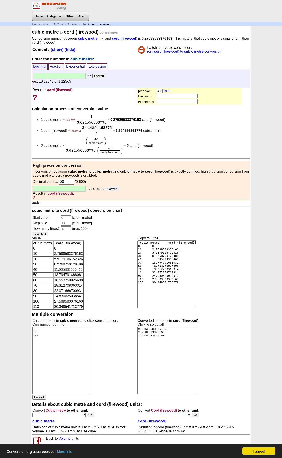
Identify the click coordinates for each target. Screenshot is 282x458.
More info (64, 451)
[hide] (70, 49)
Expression (97, 66)
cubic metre (79, 24)
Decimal (39, 66)
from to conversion (184, 51)
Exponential (75, 66)
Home (39, 16)
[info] (166, 90)
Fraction (56, 66)
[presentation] (91, 119)
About (82, 16)
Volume (62, 24)
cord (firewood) (124, 38)
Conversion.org (42, 24)
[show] (57, 49)
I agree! (259, 451)
